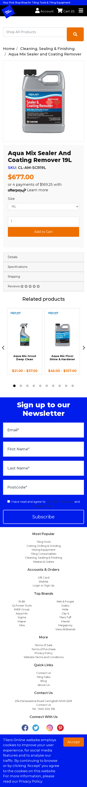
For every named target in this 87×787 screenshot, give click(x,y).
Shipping (14, 276)
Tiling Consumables (43, 553)
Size (11, 199)
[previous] (3, 348)
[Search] (75, 34)
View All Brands (65, 629)
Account (47, 11)
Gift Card (43, 577)
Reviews (14, 286)
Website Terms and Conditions (44, 657)
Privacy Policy (43, 506)
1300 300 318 (46, 708)
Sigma (22, 617)
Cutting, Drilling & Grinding (44, 545)
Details (12, 257)
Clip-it (65, 613)
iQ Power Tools (22, 605)
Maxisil (65, 621)
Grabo (65, 605)
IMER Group (22, 609)
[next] (84, 348)
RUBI (22, 601)
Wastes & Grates (43, 561)
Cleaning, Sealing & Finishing (43, 557)
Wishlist (43, 581)
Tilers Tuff (65, 617)
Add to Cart (43, 232)
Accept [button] (73, 742)
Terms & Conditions (60, 502)
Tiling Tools (44, 541)
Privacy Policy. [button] (31, 781)
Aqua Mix (22, 613)
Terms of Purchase (44, 649)
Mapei (22, 621)
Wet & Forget (65, 601)
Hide (65, 609)
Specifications (17, 267)
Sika (22, 625)
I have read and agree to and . (45, 504)
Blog (43, 680)
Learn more (37, 190)
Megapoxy (65, 625)
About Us (44, 684)
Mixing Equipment (43, 549)
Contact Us (43, 673)
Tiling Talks (43, 677)
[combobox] (35, 32)
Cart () (69, 11)
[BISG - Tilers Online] (11, 11)
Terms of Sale (43, 645)
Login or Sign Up (43, 585)
